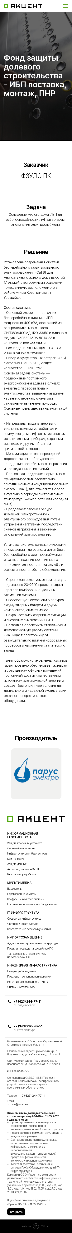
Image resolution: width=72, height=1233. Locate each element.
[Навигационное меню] (65, 6)
